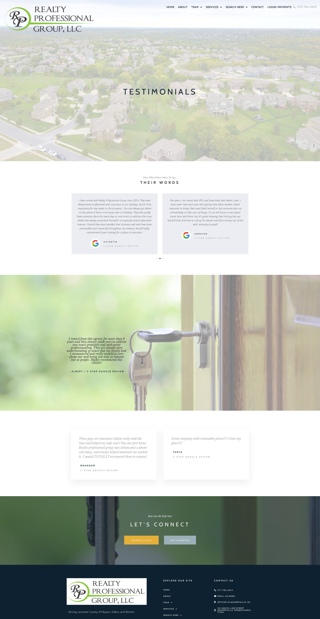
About (183, 7)
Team (195, 7)
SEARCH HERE (235, 7)
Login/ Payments (280, 7)
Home (170, 7)
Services (212, 7)
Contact (257, 7)
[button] (71, 223)
